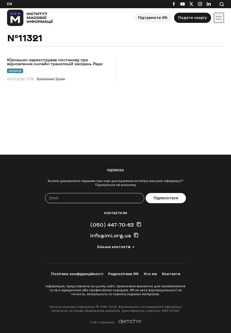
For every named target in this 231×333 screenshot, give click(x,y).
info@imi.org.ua (110, 235)
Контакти (171, 274)
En (9, 4)
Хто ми (150, 274)
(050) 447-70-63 (112, 224)
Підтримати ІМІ (152, 18)
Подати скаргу (192, 18)
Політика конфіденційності (77, 274)
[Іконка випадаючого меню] (219, 18)
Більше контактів (113, 247)
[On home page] (30, 18)
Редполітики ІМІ (123, 274)
